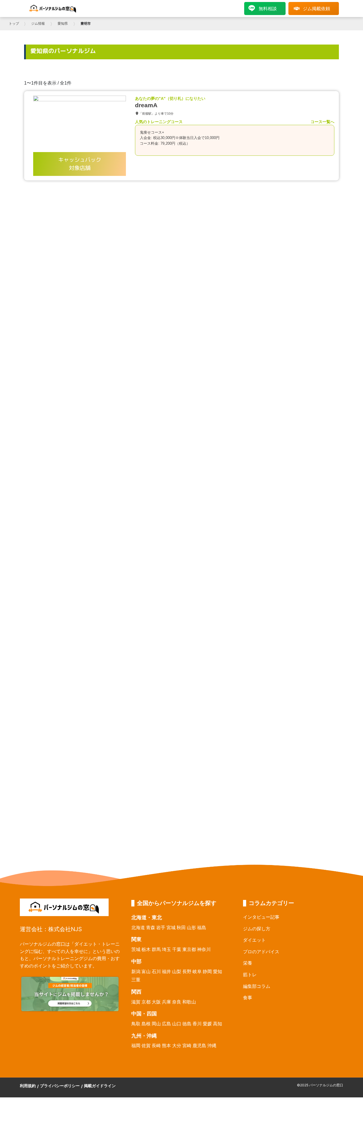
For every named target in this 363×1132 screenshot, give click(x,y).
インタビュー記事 (261, 917)
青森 (150, 927)
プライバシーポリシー (60, 1085)
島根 (146, 1023)
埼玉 (166, 949)
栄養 (247, 963)
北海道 (138, 927)
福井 (166, 971)
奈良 (176, 1002)
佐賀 (146, 1045)
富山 (146, 971)
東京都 (189, 949)
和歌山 (189, 1002)
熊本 (166, 1045)
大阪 (156, 1002)
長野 (186, 971)
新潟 (135, 971)
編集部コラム (256, 986)
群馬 (156, 949)
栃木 (146, 949)
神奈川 (204, 949)
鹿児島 (199, 1045)
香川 (197, 1023)
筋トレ (250, 974)
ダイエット (254, 940)
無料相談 (268, 8)
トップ (14, 24)
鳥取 (135, 1023)
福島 (201, 927)
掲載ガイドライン (100, 1085)
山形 (191, 927)
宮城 (171, 927)
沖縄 (211, 1045)
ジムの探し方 (256, 928)
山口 (176, 1023)
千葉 (176, 949)
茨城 (135, 949)
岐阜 (197, 971)
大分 (176, 1045)
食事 (247, 997)
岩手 (160, 927)
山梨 (176, 971)
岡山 (156, 1023)
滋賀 (135, 1002)
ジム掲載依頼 (316, 8)
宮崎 (186, 1045)
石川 (156, 971)
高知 (217, 1023)
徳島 (186, 1023)
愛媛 (207, 1023)
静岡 (207, 971)
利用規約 (28, 1085)
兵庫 (166, 1002)
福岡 (135, 1045)
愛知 (217, 971)
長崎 (156, 1045)
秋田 (181, 927)
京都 (146, 1002)
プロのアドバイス (261, 951)
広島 (166, 1023)
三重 (135, 979)
